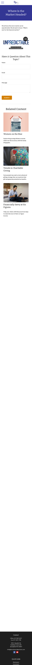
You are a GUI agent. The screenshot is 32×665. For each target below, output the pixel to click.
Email (3, 72)
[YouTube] (17, 652)
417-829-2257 (18, 638)
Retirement (16, 662)
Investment (16, 664)
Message (4, 82)
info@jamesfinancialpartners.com (16, 649)
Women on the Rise (12, 134)
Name (3, 62)
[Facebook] (14, 652)
